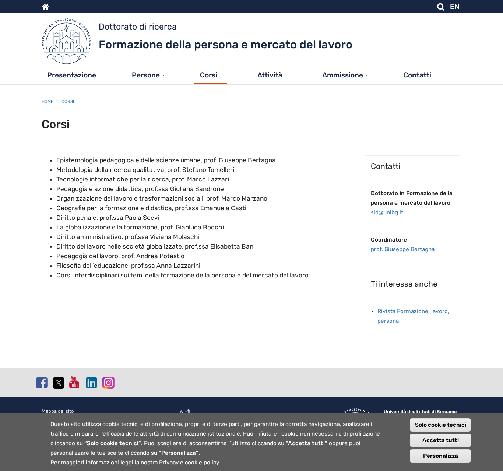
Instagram (108, 382)
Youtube (75, 382)
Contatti (417, 75)
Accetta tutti (440, 440)
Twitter (58, 383)
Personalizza (440, 456)
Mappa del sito (58, 411)
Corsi (208, 75)
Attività (269, 75)
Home (47, 101)
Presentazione (71, 75)
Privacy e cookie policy (189, 462)
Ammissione (342, 75)
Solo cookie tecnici (440, 425)
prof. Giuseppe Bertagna (403, 249)
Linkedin (91, 382)
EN (455, 6)
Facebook (42, 382)
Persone (146, 75)
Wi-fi (185, 411)
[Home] (70, 43)
